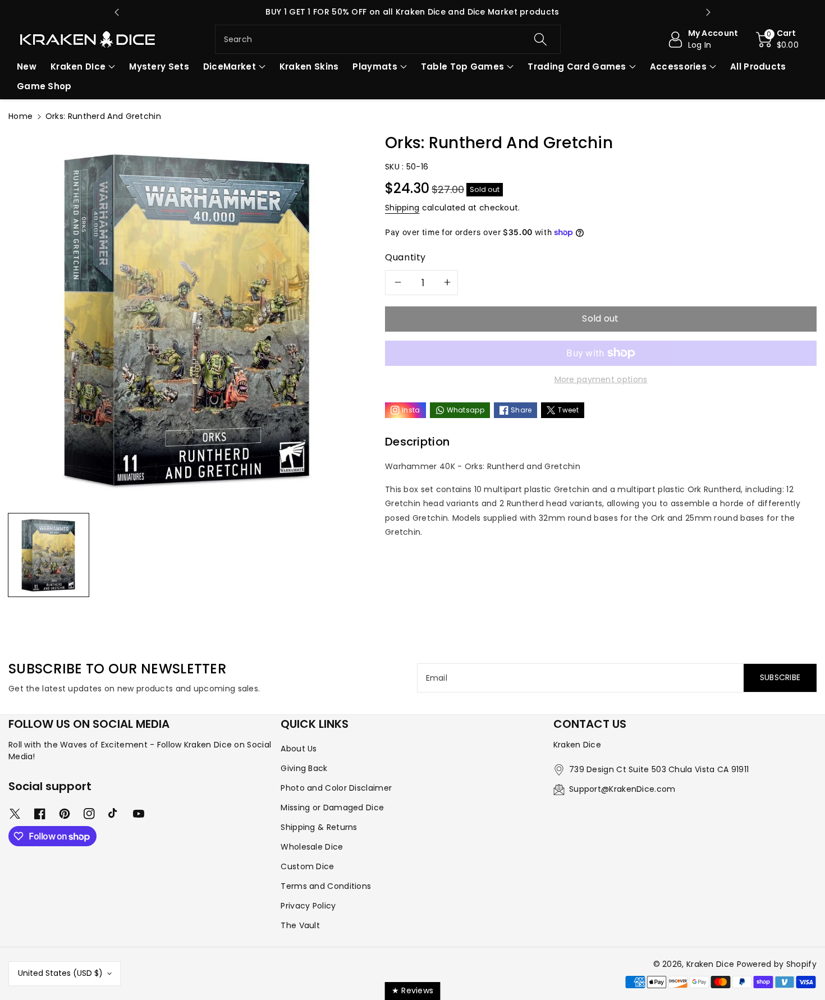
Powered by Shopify (777, 964)
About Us (299, 748)
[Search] (540, 39)
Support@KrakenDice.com (622, 789)
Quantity (405, 257)
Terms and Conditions (326, 886)
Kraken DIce (78, 66)
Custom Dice (307, 866)
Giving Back (304, 768)
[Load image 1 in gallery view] (48, 555)
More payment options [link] (601, 379)
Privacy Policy (308, 905)
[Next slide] (708, 12)
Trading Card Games (577, 66)
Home (20, 116)
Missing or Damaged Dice (332, 807)
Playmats (374, 66)
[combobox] (388, 39)
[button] (777, 39)
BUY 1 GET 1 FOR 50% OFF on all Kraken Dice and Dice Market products (412, 11)
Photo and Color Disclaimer (336, 787)
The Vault (300, 925)
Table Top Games (463, 66)
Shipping (402, 207)
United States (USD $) (60, 973)
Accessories (678, 66)
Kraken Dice (710, 964)
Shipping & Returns (319, 827)
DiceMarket (229, 66)
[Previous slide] (116, 12)
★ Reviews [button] (413, 990)
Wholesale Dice (312, 846)
